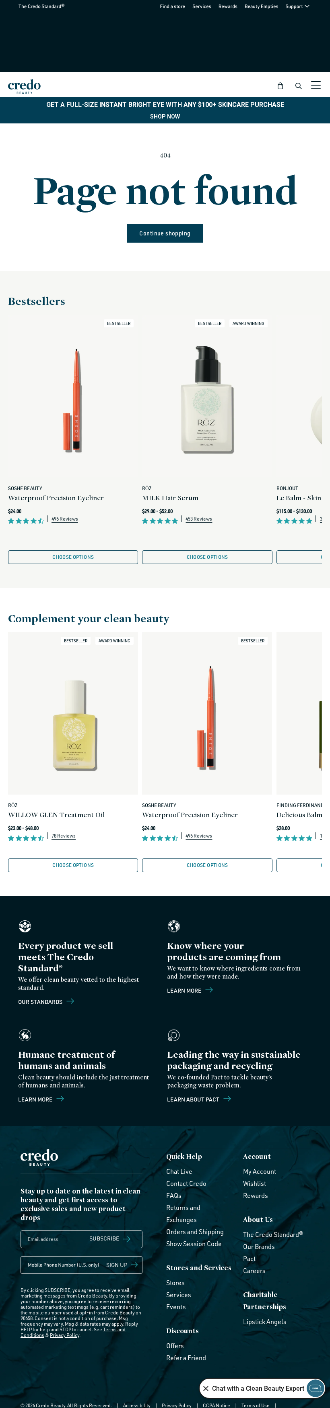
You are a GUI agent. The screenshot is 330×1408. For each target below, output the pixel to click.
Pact (249, 1259)
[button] (280, 86)
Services (201, 6)
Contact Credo (186, 1183)
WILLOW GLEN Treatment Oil (56, 814)
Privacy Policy (64, 1335)
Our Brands (259, 1246)
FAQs (174, 1195)
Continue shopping (164, 233)
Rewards (228, 6)
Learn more (184, 990)
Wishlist (254, 1183)
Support (294, 6)
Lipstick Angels (265, 1322)
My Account (259, 1171)
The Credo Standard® (29, 6)
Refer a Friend (186, 1358)
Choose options (73, 557)
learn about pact (194, 1099)
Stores (175, 1283)
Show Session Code (194, 1244)
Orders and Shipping (195, 1232)
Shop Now (165, 116)
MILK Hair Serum (170, 497)
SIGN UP (117, 1264)
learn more (36, 1099)
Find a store (173, 6)
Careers (254, 1271)
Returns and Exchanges (183, 1214)
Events (176, 1307)
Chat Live (179, 1171)
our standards (41, 1001)
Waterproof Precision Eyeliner (56, 497)
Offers (175, 1346)
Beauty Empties (261, 6)
